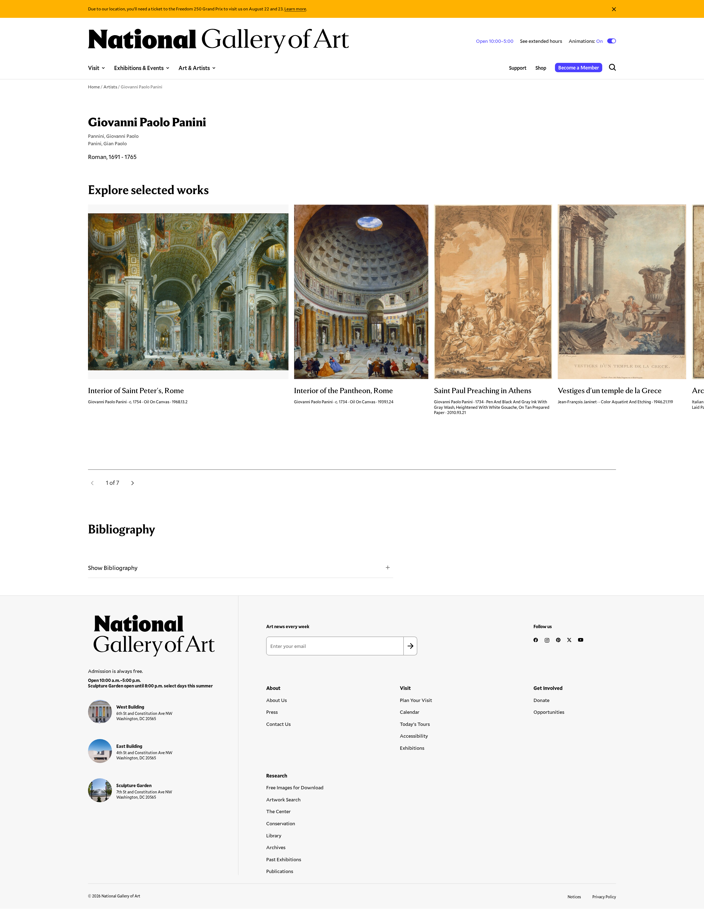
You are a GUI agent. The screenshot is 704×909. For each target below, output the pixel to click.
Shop (540, 68)
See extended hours (541, 41)
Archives (275, 847)
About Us (276, 700)
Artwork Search (283, 799)
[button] (92, 483)
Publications (279, 871)
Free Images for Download (294, 787)
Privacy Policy (604, 896)
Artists (110, 86)
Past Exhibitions (283, 859)
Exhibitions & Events (139, 67)
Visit (93, 67)
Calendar (409, 712)
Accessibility (414, 735)
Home (94, 86)
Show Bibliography (113, 568)
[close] (614, 9)
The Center (278, 811)
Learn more (295, 9)
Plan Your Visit (416, 700)
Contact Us (278, 724)
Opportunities (549, 712)
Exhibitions (412, 748)
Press (272, 712)
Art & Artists (194, 67)
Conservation (280, 823)
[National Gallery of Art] (151, 632)
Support (518, 68)
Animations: (586, 41)
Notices (574, 896)
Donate (541, 700)
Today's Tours (415, 724)
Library (273, 835)
